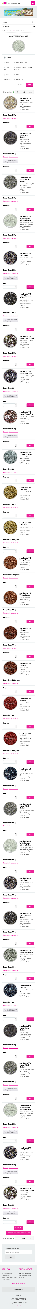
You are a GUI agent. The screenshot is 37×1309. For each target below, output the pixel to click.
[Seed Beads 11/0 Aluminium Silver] (10, 457)
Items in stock (20, 79)
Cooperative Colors (19, 30)
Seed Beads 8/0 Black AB (25, 986)
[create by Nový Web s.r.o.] (18, 1298)
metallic (16, 69)
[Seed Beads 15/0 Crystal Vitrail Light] (10, 955)
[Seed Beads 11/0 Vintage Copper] (10, 563)
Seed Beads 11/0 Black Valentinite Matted (25, 296)
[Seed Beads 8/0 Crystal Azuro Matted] (10, 1031)
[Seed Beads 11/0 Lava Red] (10, 703)
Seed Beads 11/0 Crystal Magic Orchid (27, 337)
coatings (18, 67)
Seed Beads (10, 30)
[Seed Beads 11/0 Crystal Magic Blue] (10, 376)
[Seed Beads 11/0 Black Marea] (10, 258)
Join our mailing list (12, 1248)
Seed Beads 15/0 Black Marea (25, 879)
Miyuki (3, 30)
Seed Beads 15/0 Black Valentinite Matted (25, 915)
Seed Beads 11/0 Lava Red (25, 699)
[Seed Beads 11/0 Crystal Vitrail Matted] (10, 182)
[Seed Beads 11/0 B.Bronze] (10, 633)
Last (30, 92)
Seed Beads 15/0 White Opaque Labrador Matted (25, 843)
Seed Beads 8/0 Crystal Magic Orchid (27, 1189)
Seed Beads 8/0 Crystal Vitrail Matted (25, 1065)
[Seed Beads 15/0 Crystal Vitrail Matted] (10, 809)
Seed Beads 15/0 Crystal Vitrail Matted (25, 806)
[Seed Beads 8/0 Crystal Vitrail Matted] (10, 1068)
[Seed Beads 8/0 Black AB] (10, 990)
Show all (18, 1228)
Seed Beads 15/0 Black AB (25, 770)
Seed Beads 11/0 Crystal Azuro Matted (25, 135)
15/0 (21, 62)
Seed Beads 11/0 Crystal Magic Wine (26, 413)
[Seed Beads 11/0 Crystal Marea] (10, 103)
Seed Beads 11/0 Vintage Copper (25, 559)
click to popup (18, 1289)
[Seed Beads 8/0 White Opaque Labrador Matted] (10, 1110)
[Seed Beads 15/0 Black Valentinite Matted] (10, 918)
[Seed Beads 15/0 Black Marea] (10, 883)
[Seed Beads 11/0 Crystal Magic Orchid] (10, 341)
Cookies (18, 1305)
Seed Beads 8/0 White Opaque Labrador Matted (25, 1107)
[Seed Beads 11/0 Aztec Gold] (10, 492)
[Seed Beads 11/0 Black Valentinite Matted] (10, 298)
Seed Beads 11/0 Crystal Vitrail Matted (25, 179)
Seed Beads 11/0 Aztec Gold (25, 489)
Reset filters (21, 85)
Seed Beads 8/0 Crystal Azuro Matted (25, 1028)
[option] (18, 12)
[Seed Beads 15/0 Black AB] (10, 773)
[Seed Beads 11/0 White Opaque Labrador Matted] (10, 221)
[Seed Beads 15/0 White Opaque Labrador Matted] (10, 846)
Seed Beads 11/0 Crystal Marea (25, 99)
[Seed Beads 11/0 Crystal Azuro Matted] (10, 138)
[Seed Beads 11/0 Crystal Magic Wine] (10, 417)
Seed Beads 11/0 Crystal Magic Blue (26, 372)
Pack (17, 74)
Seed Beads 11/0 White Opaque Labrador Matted (25, 218)
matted (30, 67)
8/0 (25, 62)
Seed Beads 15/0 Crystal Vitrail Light (26, 951)
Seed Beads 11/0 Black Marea (25, 254)
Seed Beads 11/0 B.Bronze (25, 629)
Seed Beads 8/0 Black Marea (25, 1149)
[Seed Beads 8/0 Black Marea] (10, 1152)
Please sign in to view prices (10, 118)
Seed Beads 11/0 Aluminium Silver (26, 453)
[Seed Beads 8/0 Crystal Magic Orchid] (10, 1193)
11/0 (17, 62)
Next (23, 92)
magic (24, 67)
